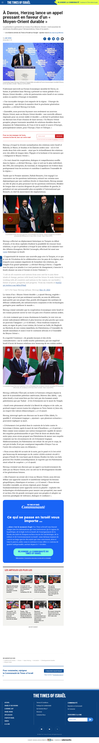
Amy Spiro (8, 38)
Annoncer (39, 712)
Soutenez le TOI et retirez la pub (89, 2)
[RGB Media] (51, 740)
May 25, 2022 (44, 290)
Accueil (7, 702)
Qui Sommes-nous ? (42, 708)
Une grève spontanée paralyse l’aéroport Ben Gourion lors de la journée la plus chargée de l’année (54, 590)
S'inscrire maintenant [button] (53, 671)
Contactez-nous (41, 715)
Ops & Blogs (8, 715)
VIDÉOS (7, 721)
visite (5, 252)
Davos (19, 660)
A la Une (7, 724)
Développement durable (48, 660)
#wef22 (58, 282)
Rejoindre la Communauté (68, 2)
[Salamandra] (66, 740)
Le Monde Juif (9, 708)
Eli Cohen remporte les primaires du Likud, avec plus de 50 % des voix (54, 614)
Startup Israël (9, 718)
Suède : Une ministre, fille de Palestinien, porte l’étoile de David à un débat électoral (26, 614)
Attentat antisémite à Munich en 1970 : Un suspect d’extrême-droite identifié (12, 589)
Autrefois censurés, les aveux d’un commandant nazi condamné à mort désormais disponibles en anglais (40, 617)
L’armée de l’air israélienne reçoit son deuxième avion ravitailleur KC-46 (26, 589)
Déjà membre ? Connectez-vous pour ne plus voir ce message (33, 558)
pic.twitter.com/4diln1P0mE (14, 285)
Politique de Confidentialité (44, 705)
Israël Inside (9, 712)
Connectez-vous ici (58, 675)
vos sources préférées (56, 32)
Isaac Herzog (27, 660)
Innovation (36, 660)
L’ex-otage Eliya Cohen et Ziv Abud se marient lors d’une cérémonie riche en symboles (40, 589)
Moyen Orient (8, 662)
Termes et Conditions (42, 702)
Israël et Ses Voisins (10, 660)
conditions (55, 139)
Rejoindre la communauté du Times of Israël (33, 552)
